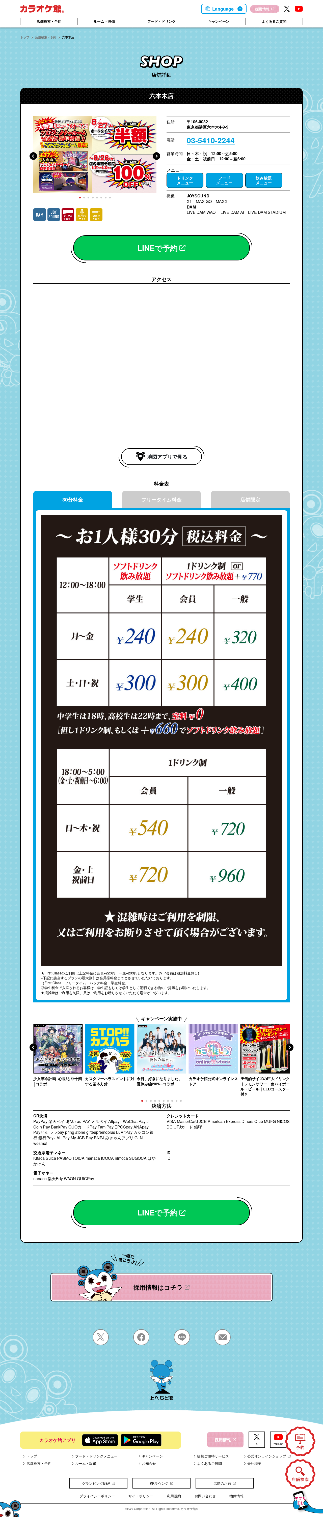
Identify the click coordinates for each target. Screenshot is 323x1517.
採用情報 (262, 8)
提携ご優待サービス (213, 1456)
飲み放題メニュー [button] (264, 180)
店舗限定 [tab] (250, 499)
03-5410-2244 (211, 140)
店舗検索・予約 (49, 21)
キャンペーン (218, 21)
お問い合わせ (205, 1495)
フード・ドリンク (161, 21)
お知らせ (149, 1463)
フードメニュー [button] (224, 180)
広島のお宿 (222, 1483)
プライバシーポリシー (97, 1495)
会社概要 (254, 1463)
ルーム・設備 (104, 21)
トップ (24, 37)
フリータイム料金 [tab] (161, 499)
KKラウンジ (159, 1483)
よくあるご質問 (274, 21)
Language (223, 9)
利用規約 (174, 1495)
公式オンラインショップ (266, 1456)
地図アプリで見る (167, 456)
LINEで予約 (158, 247)
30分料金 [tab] (72, 499)
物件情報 (236, 1495)
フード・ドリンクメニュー (96, 1456)
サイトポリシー (140, 1495)
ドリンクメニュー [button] (185, 180)
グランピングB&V (96, 1483)
